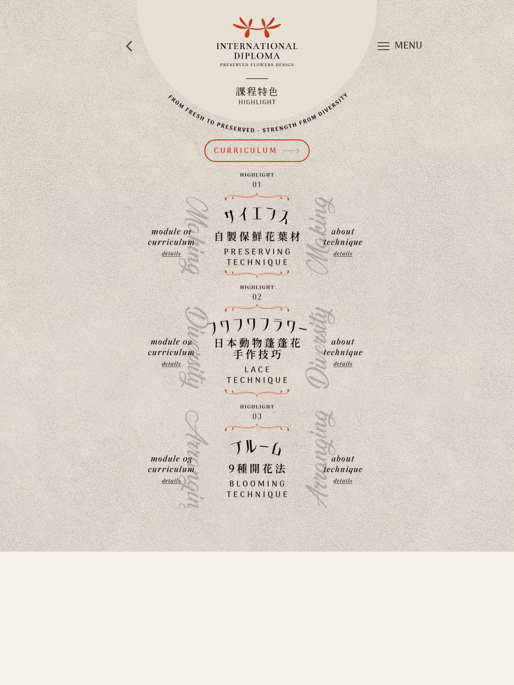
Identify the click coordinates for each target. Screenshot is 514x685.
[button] (383, 46)
